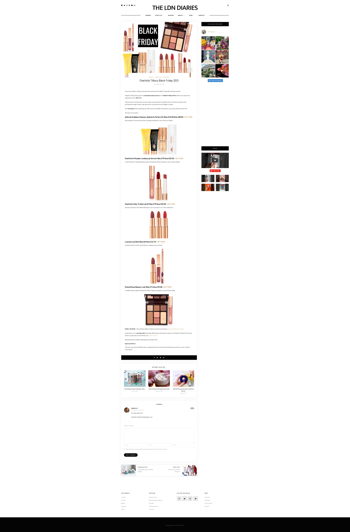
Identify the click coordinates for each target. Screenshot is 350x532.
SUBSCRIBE (216, 171)
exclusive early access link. (176, 329)
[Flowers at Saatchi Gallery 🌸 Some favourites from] (208, 57)
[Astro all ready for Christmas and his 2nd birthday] (222, 57)
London (148, 15)
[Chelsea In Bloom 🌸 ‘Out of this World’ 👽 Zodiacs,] (208, 43)
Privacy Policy (208, 503)
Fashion (171, 15)
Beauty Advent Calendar (155, 500)
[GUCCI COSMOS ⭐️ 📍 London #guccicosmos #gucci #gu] (222, 71)
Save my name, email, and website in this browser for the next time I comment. (146, 449)
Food (191, 15)
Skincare (166, 77)
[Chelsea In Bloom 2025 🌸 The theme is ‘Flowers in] (222, 43)
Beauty (180, 15)
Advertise (207, 497)
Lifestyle (158, 15)
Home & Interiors (153, 506)
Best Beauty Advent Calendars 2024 (135, 389)
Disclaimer (207, 500)
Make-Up (158, 77)
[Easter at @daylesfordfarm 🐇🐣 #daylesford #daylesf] (208, 71)
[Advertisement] (215, 114)
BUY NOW (188, 117)
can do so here (152, 335)
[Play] (215, 160)
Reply (192, 408)
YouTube (151, 509)
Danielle (134, 408)
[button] (208, 179)
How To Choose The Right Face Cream (159, 389)
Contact (201, 15)
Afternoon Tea (153, 497)
